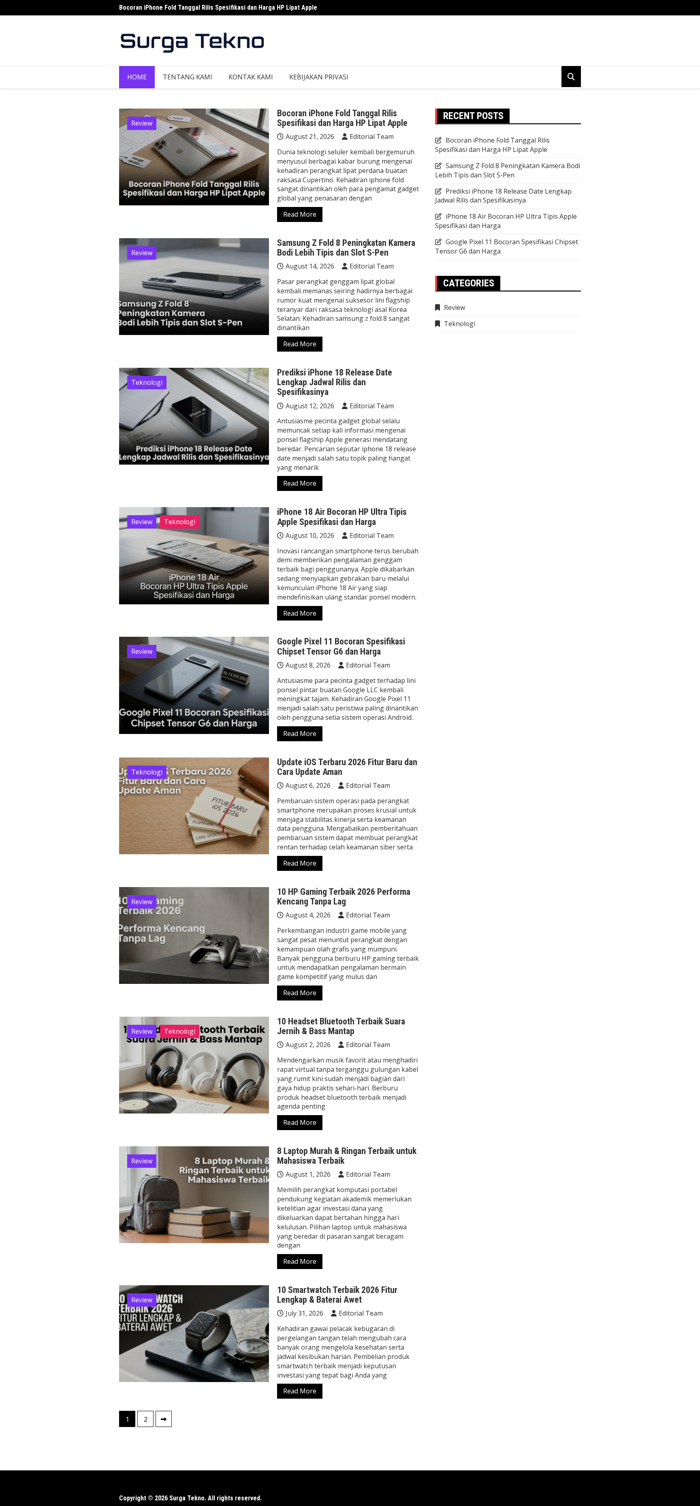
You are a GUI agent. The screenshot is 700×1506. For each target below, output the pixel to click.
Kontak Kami (250, 77)
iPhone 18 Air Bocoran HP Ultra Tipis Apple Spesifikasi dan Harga (342, 517)
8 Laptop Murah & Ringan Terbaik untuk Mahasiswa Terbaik (346, 1156)
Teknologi (146, 382)
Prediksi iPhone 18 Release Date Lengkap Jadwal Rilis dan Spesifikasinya (334, 382)
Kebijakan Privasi (318, 77)
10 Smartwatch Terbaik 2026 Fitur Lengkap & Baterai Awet (337, 1295)
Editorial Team (372, 136)
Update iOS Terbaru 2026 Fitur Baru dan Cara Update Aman (347, 767)
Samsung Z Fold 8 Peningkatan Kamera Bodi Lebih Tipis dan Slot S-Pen (346, 248)
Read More (299, 214)
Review (141, 123)
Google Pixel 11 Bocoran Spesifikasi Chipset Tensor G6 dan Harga (341, 646)
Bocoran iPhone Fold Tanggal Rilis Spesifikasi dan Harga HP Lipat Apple (218, 7)
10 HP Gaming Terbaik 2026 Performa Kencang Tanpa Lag (343, 897)
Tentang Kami (187, 77)
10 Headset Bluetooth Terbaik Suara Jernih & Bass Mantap (341, 1026)
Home (137, 77)
